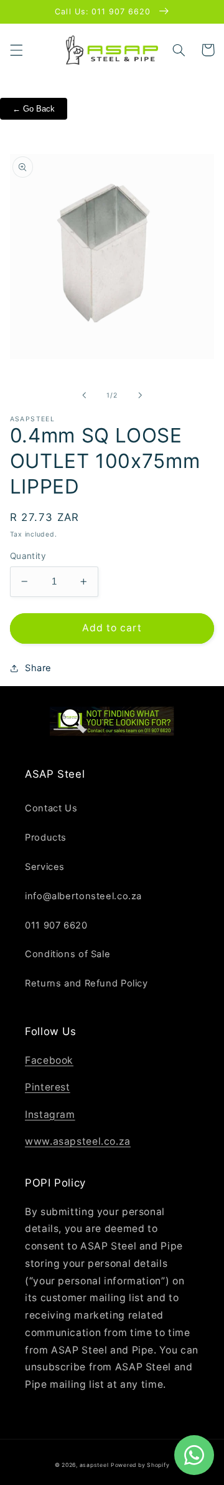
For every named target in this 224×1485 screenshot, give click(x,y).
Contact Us (51, 808)
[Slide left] (84, 395)
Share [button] (38, 668)
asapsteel (94, 1465)
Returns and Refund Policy (86, 983)
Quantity (28, 556)
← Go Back (33, 108)
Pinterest (47, 1087)
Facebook (49, 1060)
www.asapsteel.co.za (78, 1141)
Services (45, 866)
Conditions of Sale (67, 954)
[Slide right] (140, 395)
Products (46, 837)
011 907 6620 (56, 925)
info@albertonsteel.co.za (83, 896)
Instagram (50, 1114)
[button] (16, 50)
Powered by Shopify (140, 1465)
